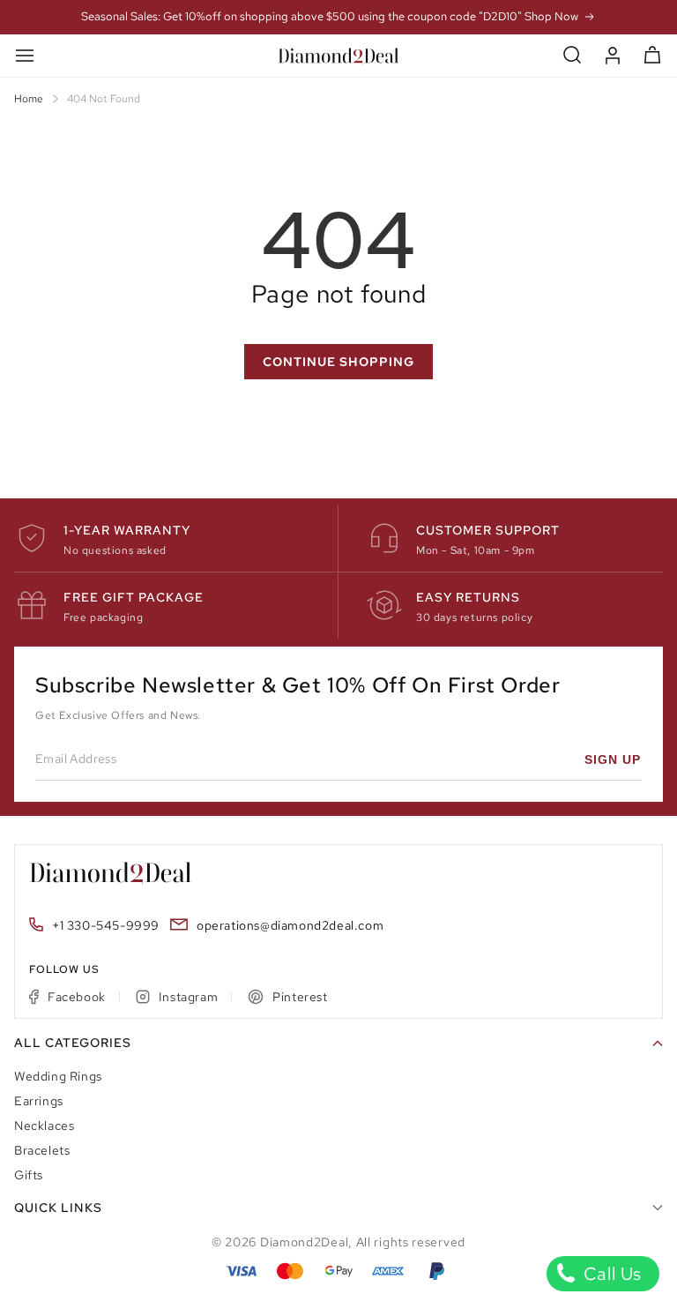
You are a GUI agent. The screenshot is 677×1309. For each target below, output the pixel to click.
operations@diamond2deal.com (290, 925)
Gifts (28, 1175)
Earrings (38, 1101)
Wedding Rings (58, 1076)
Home (28, 99)
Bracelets (42, 1150)
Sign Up (612, 759)
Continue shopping (338, 362)
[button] (572, 55)
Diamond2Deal (304, 1242)
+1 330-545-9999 (106, 925)
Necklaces (44, 1125)
